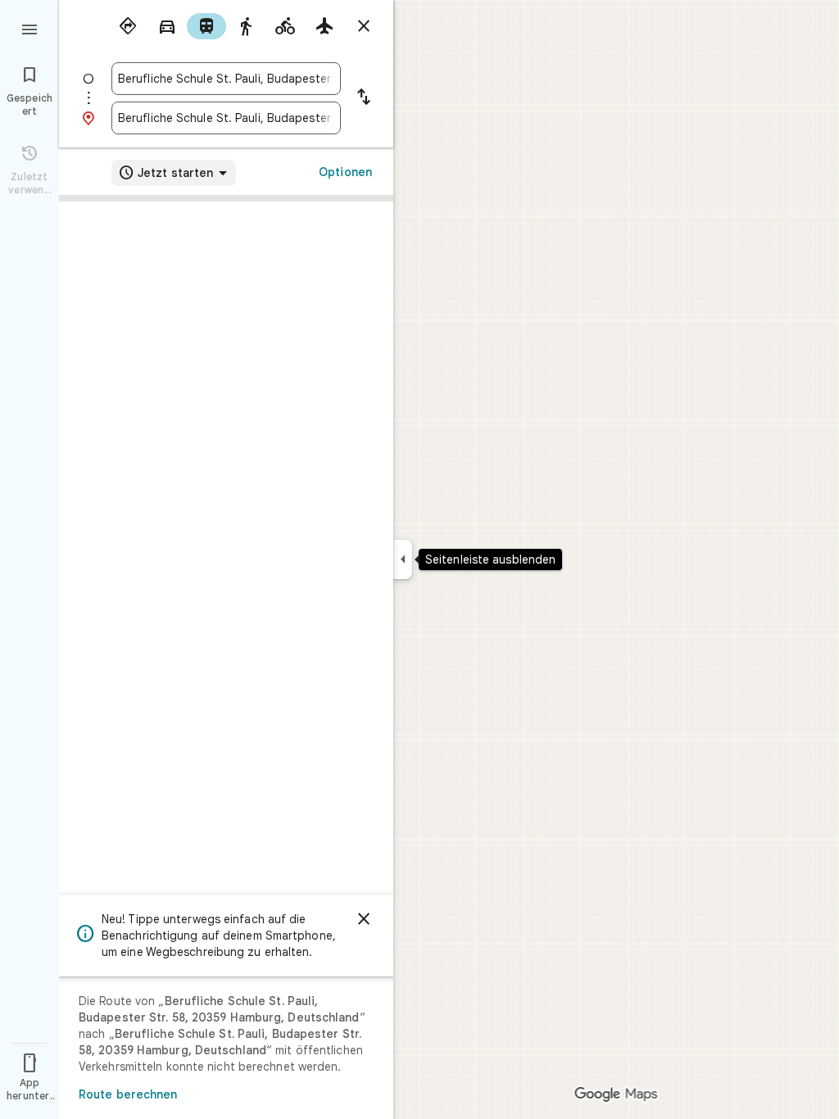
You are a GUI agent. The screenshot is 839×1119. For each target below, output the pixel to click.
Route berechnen (128, 1094)
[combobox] (226, 78)
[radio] (127, 26)
